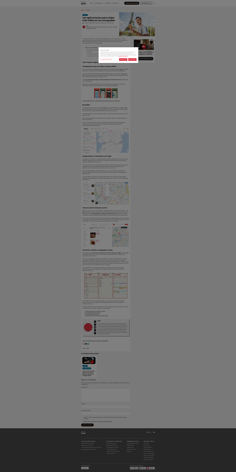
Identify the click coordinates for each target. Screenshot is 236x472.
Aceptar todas (132, 59)
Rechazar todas (123, 59)
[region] (118, 55)
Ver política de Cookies (123, 56)
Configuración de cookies (106, 59)
